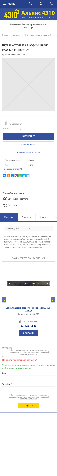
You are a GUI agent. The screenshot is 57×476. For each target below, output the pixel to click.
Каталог (16, 35)
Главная (6, 35)
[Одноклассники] (8, 175)
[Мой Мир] (12, 175)
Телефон (7, 384)
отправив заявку (33, 244)
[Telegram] (27, 175)
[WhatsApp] (20, 175)
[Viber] (16, 175)
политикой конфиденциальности (34, 353)
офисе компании (34, 247)
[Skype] (24, 175)
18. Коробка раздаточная (35, 35)
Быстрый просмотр (30, 303)
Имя (4, 373)
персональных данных (17, 352)
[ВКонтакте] (4, 175)
